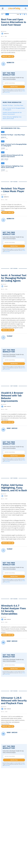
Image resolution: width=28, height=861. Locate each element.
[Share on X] (22, 14)
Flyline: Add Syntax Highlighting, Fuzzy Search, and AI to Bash (12, 166)
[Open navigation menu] (3, 8)
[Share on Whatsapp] (26, 14)
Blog (7, 14)
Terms (23, 90)
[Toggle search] (25, 8)
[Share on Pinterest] (24, 14)
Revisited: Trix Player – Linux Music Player (13, 105)
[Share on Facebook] (20, 14)
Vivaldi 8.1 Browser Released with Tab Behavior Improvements (12, 155)
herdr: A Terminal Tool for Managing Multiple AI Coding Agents (14, 145)
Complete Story (6, 56)
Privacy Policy (7, 92)
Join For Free (14, 86)
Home (2, 14)
